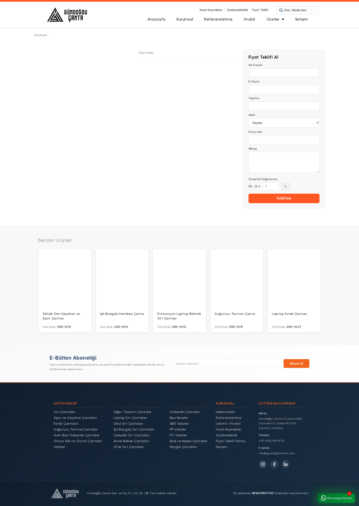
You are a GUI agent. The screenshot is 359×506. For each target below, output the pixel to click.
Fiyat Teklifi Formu (231, 441)
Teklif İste (284, 198)
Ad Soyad (255, 65)
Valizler (60, 447)
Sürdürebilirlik (226, 435)
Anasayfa (156, 19)
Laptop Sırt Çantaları (130, 418)
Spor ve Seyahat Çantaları (75, 418)
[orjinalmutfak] (67, 14)
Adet (252, 115)
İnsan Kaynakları (211, 10)
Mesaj (252, 148)
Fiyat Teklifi (260, 10)
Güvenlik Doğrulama (263, 179)
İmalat (250, 19)
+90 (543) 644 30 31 (271, 441)
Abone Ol (296, 363)
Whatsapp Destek (339, 498)
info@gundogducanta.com (277, 453)
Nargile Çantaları (183, 447)
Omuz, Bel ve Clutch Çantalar (78, 441)
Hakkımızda (225, 412)
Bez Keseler (179, 418)
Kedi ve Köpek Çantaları (189, 441)
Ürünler (273, 19)
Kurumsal (185, 19)
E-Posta (254, 81)
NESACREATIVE (262, 493)
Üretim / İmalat (228, 424)
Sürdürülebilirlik (237, 10)
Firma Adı (255, 132)
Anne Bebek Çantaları (131, 441)
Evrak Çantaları (66, 424)
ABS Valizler (179, 424)
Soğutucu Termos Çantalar (76, 429)
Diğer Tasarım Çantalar (133, 412)
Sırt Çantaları (64, 412)
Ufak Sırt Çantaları (129, 447)
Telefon (254, 98)
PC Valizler (178, 435)
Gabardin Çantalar (185, 412)
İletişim (301, 19)
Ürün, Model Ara (295, 10)
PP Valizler (178, 429)
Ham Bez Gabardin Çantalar (77, 435)
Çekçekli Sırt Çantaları (132, 435)
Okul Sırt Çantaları (129, 424)
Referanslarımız (218, 19)
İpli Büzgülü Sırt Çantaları (134, 429)
